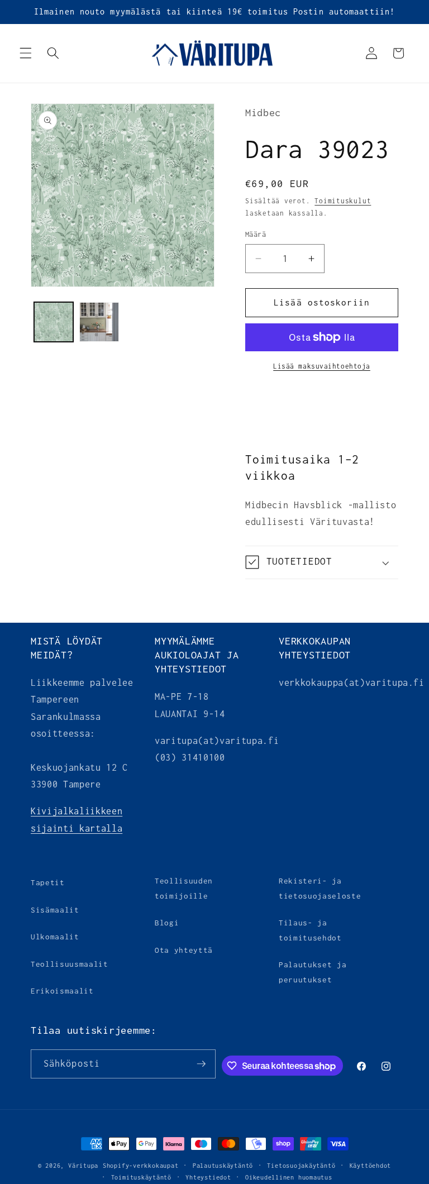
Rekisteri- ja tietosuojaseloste (320, 888)
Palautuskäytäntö (223, 1165)
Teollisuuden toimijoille (184, 888)
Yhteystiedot (208, 1177)
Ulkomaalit (55, 936)
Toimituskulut (342, 201)
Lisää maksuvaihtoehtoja (321, 366)
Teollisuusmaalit (69, 963)
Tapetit (48, 882)
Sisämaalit (55, 909)
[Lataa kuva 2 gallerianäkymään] (99, 322)
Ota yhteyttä (184, 950)
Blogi (167, 922)
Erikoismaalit (62, 990)
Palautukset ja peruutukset (312, 972)
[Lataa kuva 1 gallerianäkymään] (54, 322)
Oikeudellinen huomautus (288, 1177)
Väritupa (83, 1165)
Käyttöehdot (370, 1165)
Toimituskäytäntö (141, 1177)
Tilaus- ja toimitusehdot (310, 930)
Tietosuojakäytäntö (301, 1165)
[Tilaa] (201, 1063)
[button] (25, 53)
